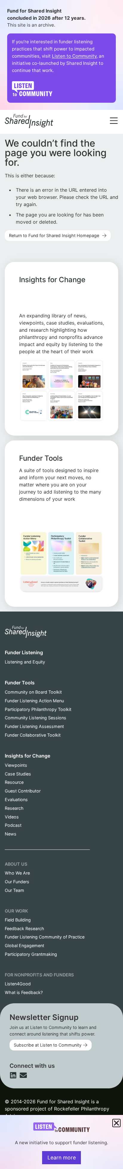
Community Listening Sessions (35, 717)
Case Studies (18, 773)
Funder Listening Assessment (34, 726)
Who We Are (17, 872)
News (10, 833)
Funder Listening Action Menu (34, 700)
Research (14, 808)
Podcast (13, 825)
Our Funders (17, 881)
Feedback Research (24, 928)
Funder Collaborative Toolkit (33, 735)
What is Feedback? (24, 992)
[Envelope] (23, 1075)
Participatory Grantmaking (31, 954)
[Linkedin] (13, 1075)
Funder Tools (20, 683)
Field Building (18, 919)
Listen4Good (18, 983)
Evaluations (16, 799)
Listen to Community (74, 56)
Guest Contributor (23, 790)
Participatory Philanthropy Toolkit (38, 709)
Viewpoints (16, 765)
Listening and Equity (25, 661)
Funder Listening (24, 652)
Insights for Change (27, 756)
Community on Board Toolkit (33, 692)
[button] (116, 1123)
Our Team (14, 890)
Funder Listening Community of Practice (44, 936)
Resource (14, 782)
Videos (12, 816)
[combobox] (71, 113)
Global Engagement (24, 945)
